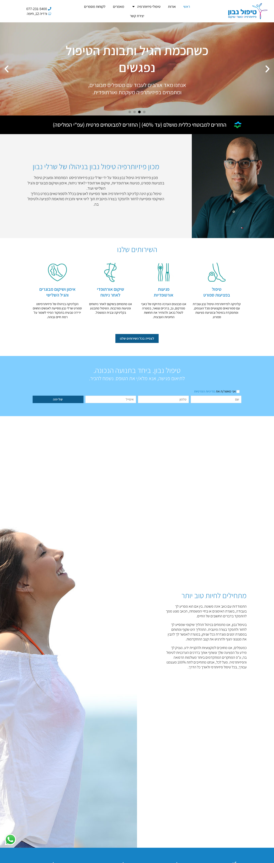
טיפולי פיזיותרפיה (148, 6)
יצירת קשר (137, 15)
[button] (267, 69)
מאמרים (118, 6)
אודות (172, 6)
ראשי (186, 6)
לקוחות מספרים (94, 6)
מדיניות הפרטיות (204, 391)
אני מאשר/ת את (215, 391)
